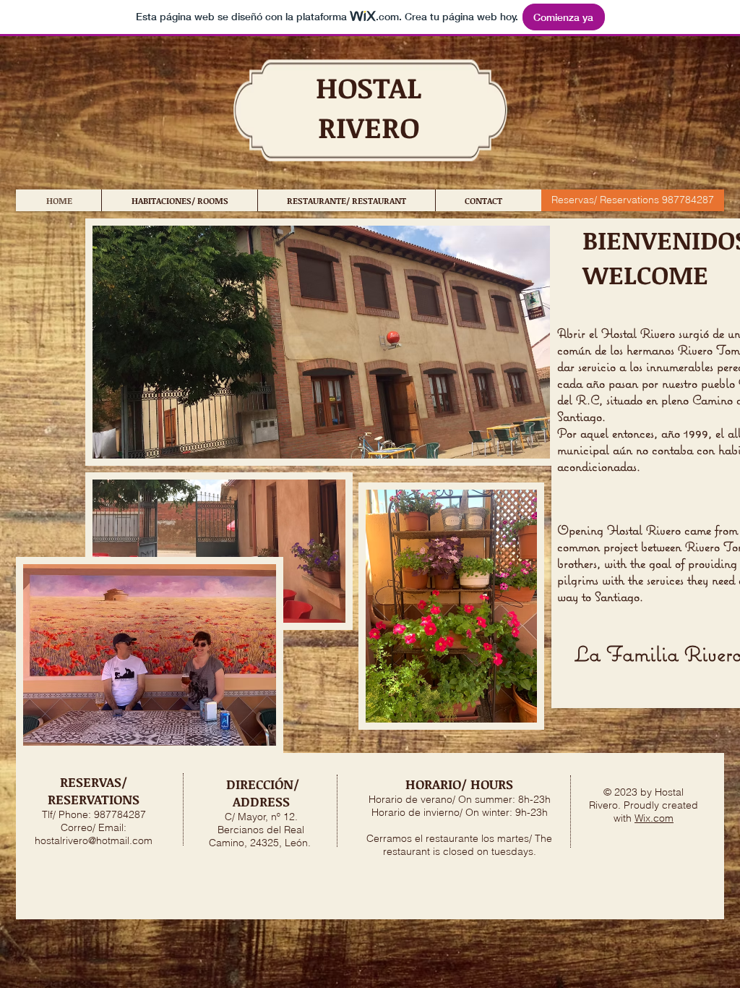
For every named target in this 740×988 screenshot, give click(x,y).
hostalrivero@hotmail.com (93, 840)
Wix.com (654, 818)
